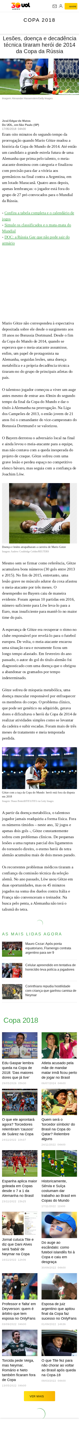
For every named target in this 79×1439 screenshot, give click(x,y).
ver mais (37, 1396)
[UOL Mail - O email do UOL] (54, 6)
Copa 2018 (39, 20)
